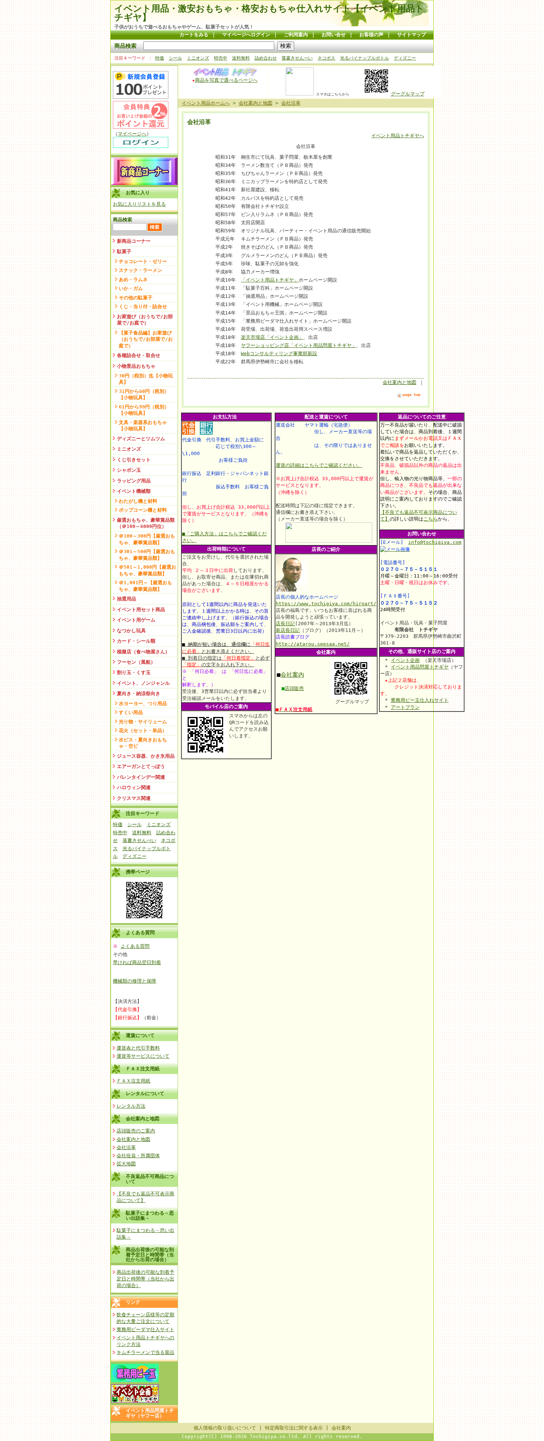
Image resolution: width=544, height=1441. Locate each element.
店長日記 (285, 623)
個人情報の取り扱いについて (225, 1428)
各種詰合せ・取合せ (138, 355)
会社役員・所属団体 (138, 1155)
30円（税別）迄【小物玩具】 (146, 379)
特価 (159, 58)
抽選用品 (126, 599)
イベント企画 (405, 660)
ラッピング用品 (134, 481)
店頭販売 (294, 688)
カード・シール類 (136, 641)
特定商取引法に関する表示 (294, 1428)
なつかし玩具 (131, 630)
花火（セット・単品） (143, 730)
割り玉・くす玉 (134, 672)
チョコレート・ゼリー (143, 261)
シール (175, 58)
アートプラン (405, 707)
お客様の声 (371, 34)
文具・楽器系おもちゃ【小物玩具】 (143, 425)
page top (411, 395)
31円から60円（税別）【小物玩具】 (144, 394)
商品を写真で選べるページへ (226, 80)
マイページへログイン (246, 34)
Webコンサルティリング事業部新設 (279, 353)
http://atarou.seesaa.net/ (313, 644)
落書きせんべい (297, 58)
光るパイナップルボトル (364, 58)
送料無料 (241, 58)
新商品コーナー (134, 241)
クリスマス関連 (134, 798)
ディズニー (405, 58)
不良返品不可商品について (150, 1179)
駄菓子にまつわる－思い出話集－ (150, 1215)
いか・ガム (131, 288)
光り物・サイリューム (143, 721)
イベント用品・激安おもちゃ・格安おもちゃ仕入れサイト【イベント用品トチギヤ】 (269, 13)
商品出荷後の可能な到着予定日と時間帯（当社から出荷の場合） (150, 1254)
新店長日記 (288, 630)
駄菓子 (124, 251)
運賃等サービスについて (143, 1056)
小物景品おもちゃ (136, 366)
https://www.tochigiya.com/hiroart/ (326, 603)
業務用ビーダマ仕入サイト (145, 1329)
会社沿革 (126, 1147)
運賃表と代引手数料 (138, 1048)
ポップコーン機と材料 (143, 510)
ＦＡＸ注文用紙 (142, 1068)
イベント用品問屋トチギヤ (420, 667)
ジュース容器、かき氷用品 (146, 756)
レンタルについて (145, 1093)
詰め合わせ (266, 58)
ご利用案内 (296, 34)
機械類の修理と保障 (134, 981)
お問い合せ (334, 34)
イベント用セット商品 (141, 609)
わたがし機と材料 (138, 501)
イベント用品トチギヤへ (397, 135)
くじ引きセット (134, 459)
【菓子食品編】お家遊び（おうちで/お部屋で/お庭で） (146, 339)
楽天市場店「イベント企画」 (272, 337)
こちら (430, 519)
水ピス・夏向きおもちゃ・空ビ (143, 743)
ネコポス (326, 58)
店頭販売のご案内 (136, 1131)
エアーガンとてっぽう (141, 766)
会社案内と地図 (142, 1118)
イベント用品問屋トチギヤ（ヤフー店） (150, 1413)
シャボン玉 (129, 470)
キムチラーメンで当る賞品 (145, 1352)
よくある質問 (135, 946)
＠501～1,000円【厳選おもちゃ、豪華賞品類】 (147, 570)
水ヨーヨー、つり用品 (143, 703)
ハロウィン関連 (134, 787)
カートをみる (193, 34)
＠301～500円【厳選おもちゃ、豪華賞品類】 (147, 554)
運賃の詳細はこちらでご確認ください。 (319, 465)
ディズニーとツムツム (141, 438)
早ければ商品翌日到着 (137, 962)
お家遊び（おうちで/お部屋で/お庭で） (145, 320)
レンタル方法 (131, 1106)
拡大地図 (126, 1163)
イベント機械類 (134, 491)
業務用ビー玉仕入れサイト (420, 700)
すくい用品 (131, 712)
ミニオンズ (198, 58)
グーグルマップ (407, 94)
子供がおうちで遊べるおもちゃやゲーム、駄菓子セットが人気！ (184, 27)
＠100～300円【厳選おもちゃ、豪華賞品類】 (147, 539)
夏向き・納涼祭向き (138, 693)
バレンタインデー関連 (141, 777)
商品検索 (125, 46)
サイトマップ (411, 34)
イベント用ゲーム (136, 620)
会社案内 (292, 674)
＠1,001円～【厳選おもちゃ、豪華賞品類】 (145, 586)
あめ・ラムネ (133, 279)
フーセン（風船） (136, 662)
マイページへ (132, 134)
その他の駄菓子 (135, 297)
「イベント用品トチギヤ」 (270, 280)
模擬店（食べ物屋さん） (143, 651)
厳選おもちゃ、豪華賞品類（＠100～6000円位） (146, 523)
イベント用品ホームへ (206, 103)
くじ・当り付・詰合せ (143, 306)
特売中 (220, 58)
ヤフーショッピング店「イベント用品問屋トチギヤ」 (298, 345)
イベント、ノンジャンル (143, 683)
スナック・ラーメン (140, 270)
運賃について (140, 1035)
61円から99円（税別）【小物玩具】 (144, 410)
